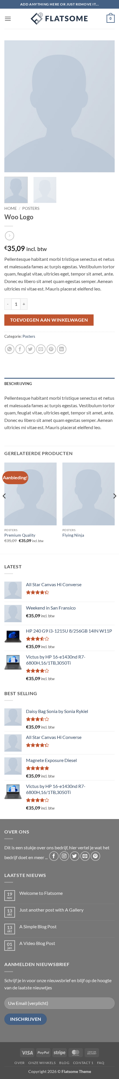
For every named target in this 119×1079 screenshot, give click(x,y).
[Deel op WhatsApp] (9, 349)
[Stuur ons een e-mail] (85, 856)
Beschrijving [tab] (18, 383)
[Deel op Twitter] (30, 349)
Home (10, 208)
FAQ (101, 1063)
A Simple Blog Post (38, 926)
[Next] (105, 106)
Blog (64, 1063)
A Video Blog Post (37, 943)
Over (19, 1063)
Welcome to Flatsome (41, 893)
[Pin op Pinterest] (51, 349)
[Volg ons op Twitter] (74, 856)
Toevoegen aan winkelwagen (49, 319)
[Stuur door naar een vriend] (41, 349)
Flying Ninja (73, 535)
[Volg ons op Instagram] (64, 856)
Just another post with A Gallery (51, 909)
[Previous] (14, 106)
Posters (30, 208)
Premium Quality (19, 535)
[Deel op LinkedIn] (61, 349)
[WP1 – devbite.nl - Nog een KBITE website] (59, 19)
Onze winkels (41, 1063)
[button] (7, 19)
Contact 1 (83, 1063)
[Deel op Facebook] (20, 349)
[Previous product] (9, 235)
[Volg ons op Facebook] (54, 856)
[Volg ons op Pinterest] (95, 856)
